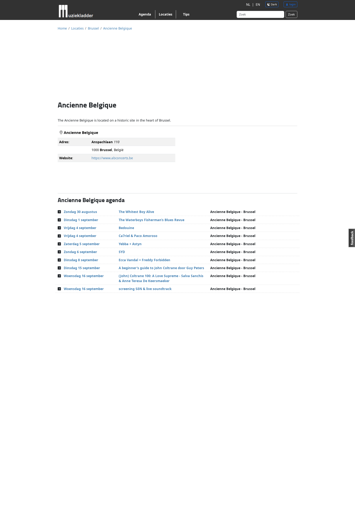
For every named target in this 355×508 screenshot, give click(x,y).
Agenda (145, 14)
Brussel (93, 28)
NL (248, 4)
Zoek (291, 14)
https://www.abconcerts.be (112, 158)
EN (258, 4)
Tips (186, 14)
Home (62, 28)
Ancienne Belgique (117, 28)
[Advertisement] (177, 65)
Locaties (165, 14)
